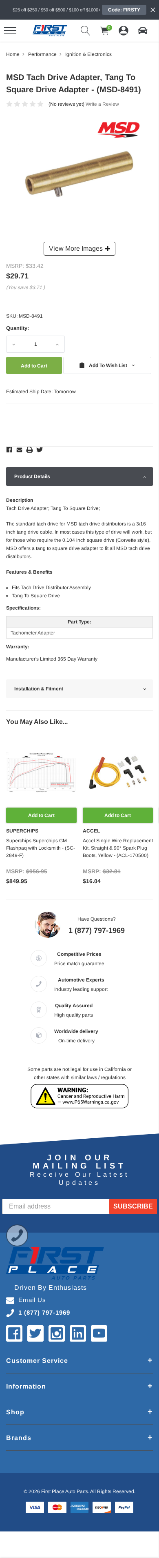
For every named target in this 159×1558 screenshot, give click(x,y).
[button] (143, 31)
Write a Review (102, 104)
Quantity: (17, 328)
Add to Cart (41, 815)
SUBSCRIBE (133, 1206)
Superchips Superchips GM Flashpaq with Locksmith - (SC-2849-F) (40, 848)
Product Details (32, 476)
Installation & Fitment (38, 689)
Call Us (17, 1235)
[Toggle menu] (10, 30)
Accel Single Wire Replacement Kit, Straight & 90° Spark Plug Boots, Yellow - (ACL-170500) (118, 848)
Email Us (32, 1299)
